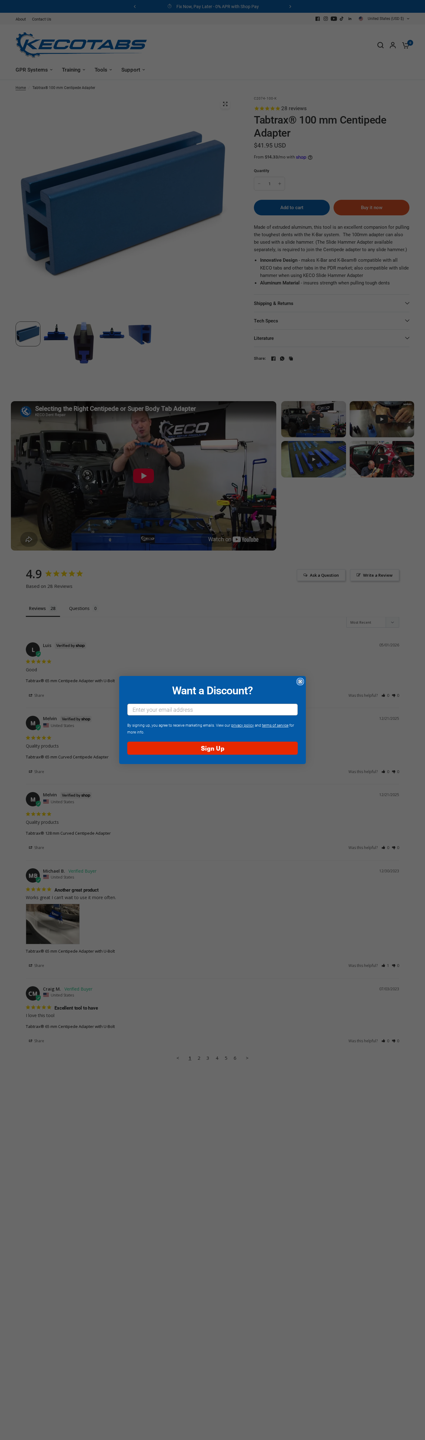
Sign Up (212, 748)
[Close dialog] (300, 681)
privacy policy (242, 725)
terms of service (275, 725)
